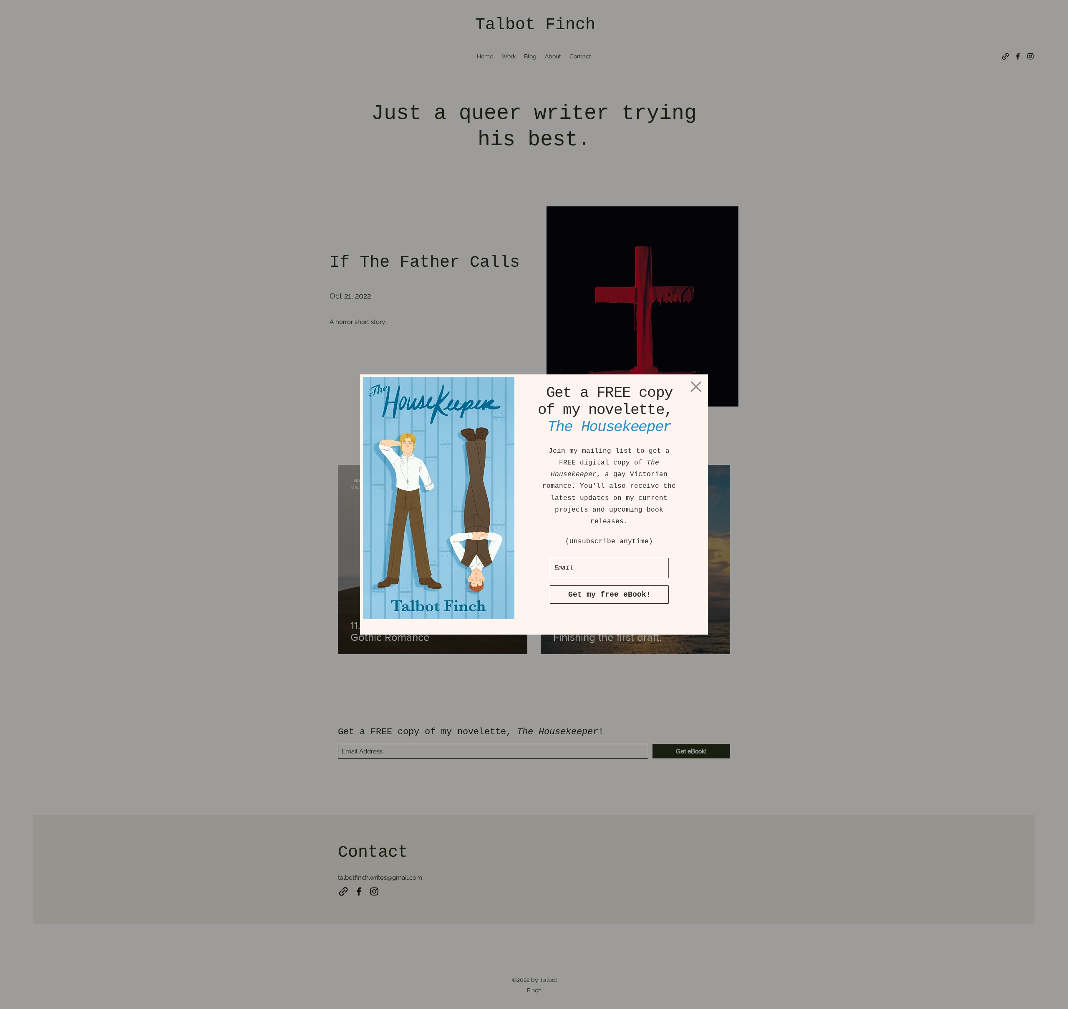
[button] (696, 387)
